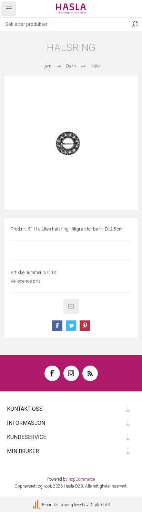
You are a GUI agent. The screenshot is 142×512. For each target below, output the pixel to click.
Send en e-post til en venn (71, 306)
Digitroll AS (100, 504)
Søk (135, 24)
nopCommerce (82, 479)
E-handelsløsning (57, 504)
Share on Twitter (71, 325)
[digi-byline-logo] (37, 504)
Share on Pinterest (85, 325)
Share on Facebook (57, 325)
